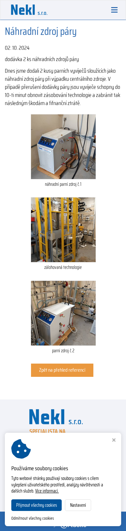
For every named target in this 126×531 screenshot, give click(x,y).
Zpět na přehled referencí (62, 370)
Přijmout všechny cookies (36, 505)
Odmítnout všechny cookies (32, 518)
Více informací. (47, 490)
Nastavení (78, 505)
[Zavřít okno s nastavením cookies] (114, 440)
